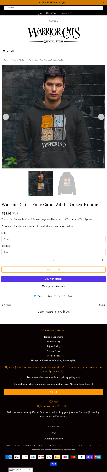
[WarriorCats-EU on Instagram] (56, 401)
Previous (7, 305)
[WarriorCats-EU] (53, 36)
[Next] (101, 117)
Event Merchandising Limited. (78, 384)
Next (101, 305)
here (78, 377)
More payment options (53, 286)
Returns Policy (53, 341)
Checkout (66, 13)
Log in (39, 13)
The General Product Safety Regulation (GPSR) (53, 360)
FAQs (53, 432)
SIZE (3, 233)
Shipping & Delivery (54, 438)
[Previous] (6, 117)
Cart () (53, 13)
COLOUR (5, 246)
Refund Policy (53, 346)
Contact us (53, 426)
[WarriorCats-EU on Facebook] (51, 401)
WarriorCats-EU (12, 446)
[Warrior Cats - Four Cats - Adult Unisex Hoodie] (53, 116)
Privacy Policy (53, 351)
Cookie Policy (53, 355)
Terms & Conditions (53, 336)
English (17, 469)
